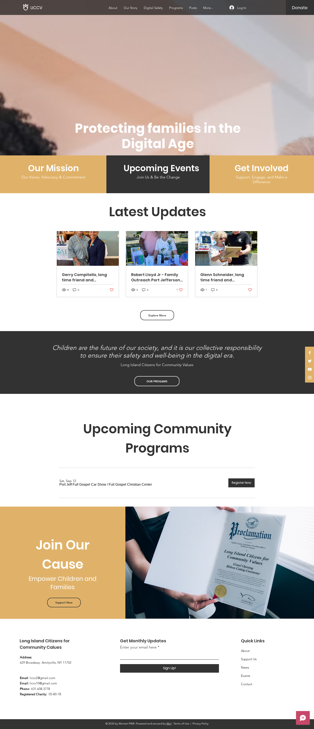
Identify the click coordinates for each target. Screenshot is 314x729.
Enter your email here (138, 647)
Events (245, 676)
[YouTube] (309, 369)
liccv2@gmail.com (42, 678)
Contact (246, 684)
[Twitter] (309, 361)
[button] (82, 484)
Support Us (249, 659)
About (245, 651)
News (245, 667)
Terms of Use (181, 723)
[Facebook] (309, 352)
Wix (168, 723)
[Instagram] (309, 377)
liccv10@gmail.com (43, 683)
